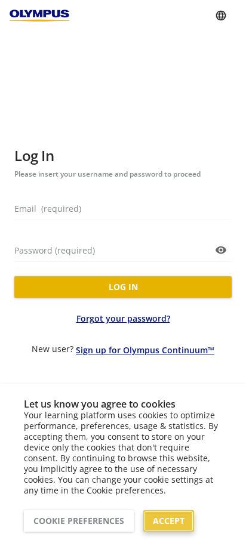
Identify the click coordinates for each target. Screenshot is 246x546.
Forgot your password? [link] (123, 318)
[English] (221, 15)
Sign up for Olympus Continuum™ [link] (145, 350)
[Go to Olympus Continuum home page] (39, 15)
